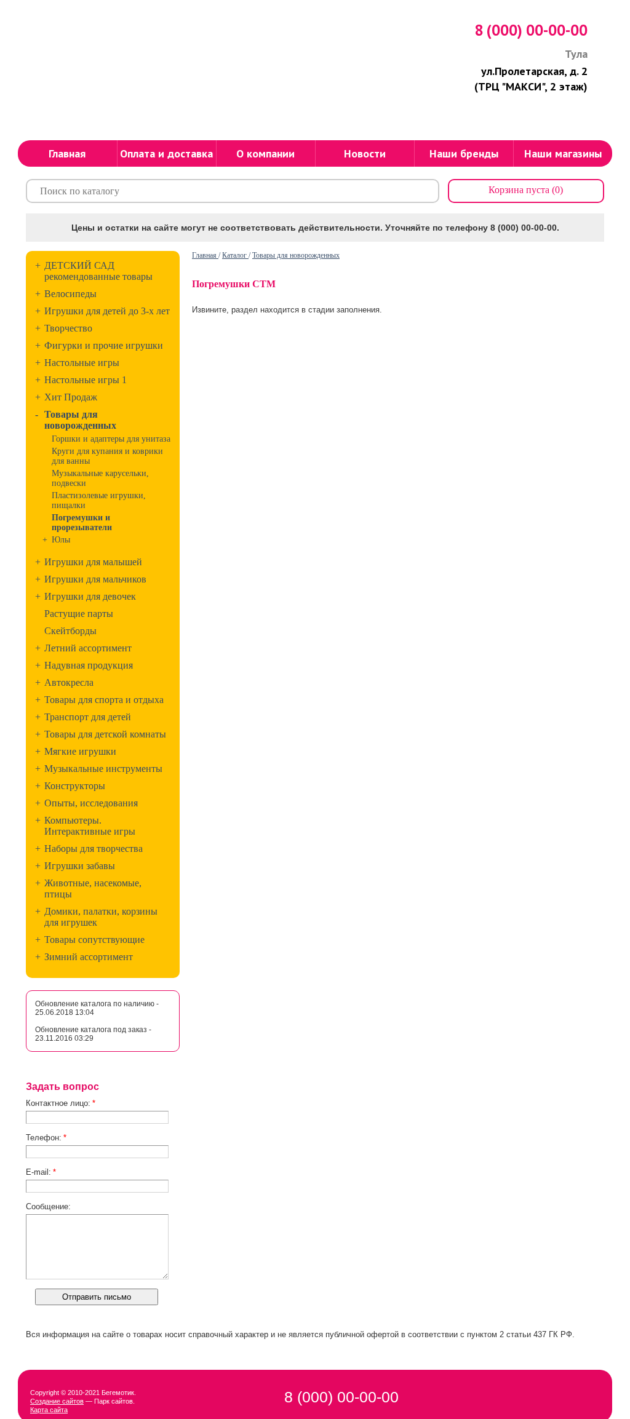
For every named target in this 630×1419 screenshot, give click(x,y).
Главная (205, 255)
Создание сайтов (57, 1401)
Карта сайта (49, 1409)
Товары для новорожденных (296, 255)
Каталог (235, 255)
